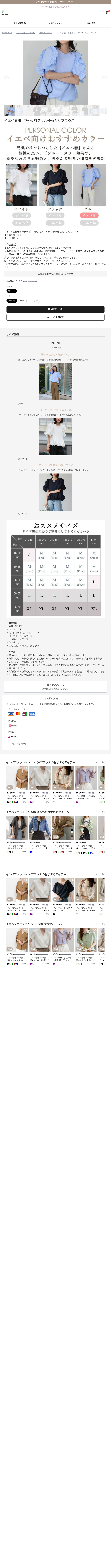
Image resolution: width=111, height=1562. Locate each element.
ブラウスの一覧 (45, 33)
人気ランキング (55, 23)
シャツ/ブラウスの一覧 (25, 33)
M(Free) (11, 291)
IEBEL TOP (7, 33)
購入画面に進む (55, 309)
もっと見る (100, 762)
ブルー (35, 301)
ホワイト (24, 301)
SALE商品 (91, 23)
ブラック (12, 301)
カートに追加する (55, 317)
